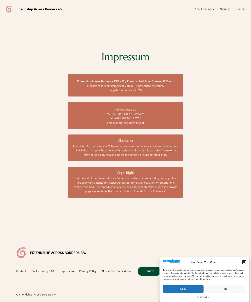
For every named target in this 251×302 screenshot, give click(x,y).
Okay (183, 288)
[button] (244, 262)
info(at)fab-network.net (129, 122)
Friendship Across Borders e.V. (40, 9)
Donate (149, 271)
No (225, 288)
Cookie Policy (203, 297)
